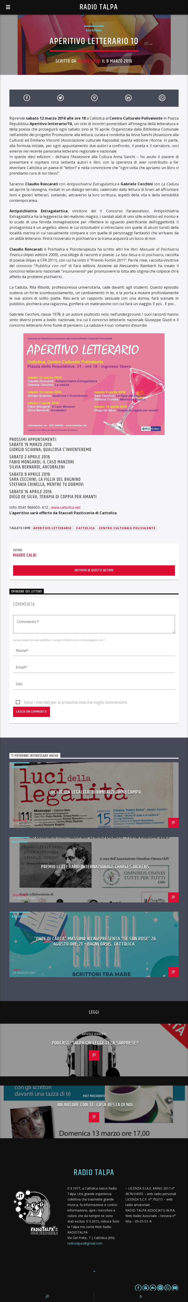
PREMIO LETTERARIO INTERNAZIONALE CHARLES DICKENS (95, 867)
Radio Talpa (99, 7)
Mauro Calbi (89, 61)
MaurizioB (20, 820)
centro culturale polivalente (127, 528)
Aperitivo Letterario (52, 528)
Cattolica (85, 528)
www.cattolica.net (65, 507)
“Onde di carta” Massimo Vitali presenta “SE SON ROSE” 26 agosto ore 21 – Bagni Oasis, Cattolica (95, 941)
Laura (17, 969)
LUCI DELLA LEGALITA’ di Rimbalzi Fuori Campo (95, 792)
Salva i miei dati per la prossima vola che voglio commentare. (75, 702)
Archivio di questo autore (94, 570)
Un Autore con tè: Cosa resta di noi (95, 1105)
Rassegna (94, 30)
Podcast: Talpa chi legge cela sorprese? (95, 1043)
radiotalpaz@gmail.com (84, 1243)
